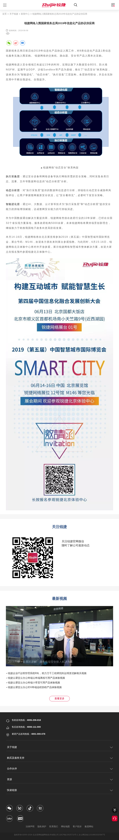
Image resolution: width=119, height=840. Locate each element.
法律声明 (30, 826)
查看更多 (59, 698)
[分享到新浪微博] (16, 43)
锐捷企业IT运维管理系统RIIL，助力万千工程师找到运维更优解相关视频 (47, 673)
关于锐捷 (13, 14)
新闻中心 (25, 14)
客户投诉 (77, 826)
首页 (4, 14)
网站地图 (65, 826)
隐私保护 (41, 826)
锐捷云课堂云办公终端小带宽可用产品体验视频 (34, 682)
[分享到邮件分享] (22, 43)
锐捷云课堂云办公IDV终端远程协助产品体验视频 (35, 687)
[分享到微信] (9, 43)
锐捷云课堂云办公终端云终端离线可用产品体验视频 (36, 678)
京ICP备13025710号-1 (68, 835)
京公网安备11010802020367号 (92, 835)
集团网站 (89, 826)
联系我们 (53, 826)
